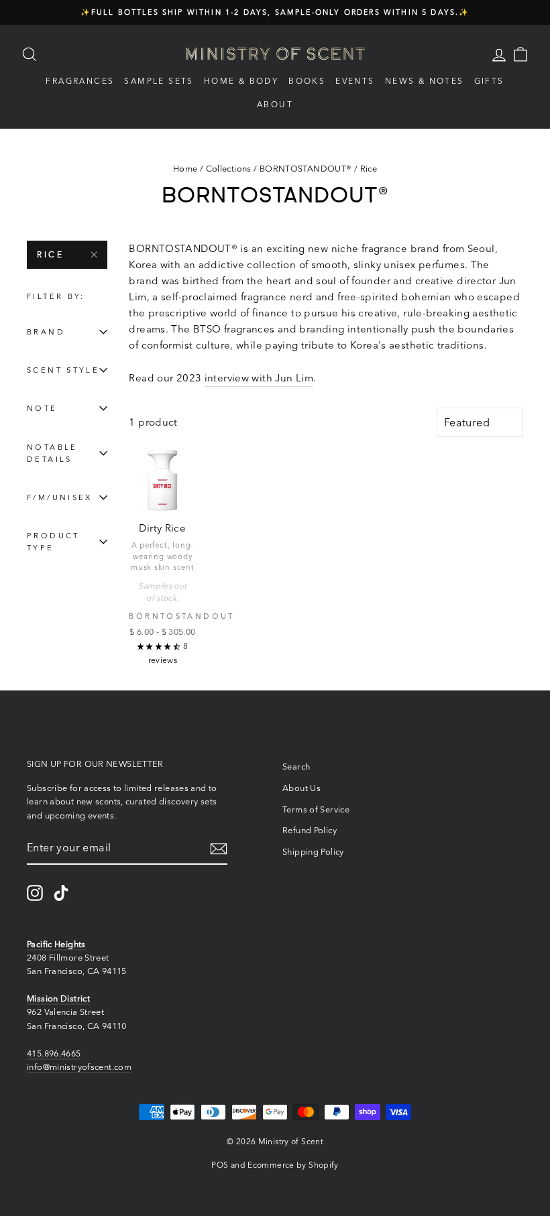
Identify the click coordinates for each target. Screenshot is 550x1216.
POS (219, 1165)
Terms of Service (315, 809)
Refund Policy (309, 830)
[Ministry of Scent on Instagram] (35, 893)
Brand (46, 332)
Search (296, 767)
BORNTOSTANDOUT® (306, 169)
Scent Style (63, 370)
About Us (301, 788)
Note (42, 408)
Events (354, 81)
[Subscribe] (218, 848)
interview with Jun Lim (259, 377)
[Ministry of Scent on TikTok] (61, 893)
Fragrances (80, 81)
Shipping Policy (313, 852)
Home (185, 169)
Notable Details (52, 453)
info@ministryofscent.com (79, 1067)
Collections (229, 169)
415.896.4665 (54, 1053)
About (275, 104)
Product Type (53, 541)
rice (50, 254)
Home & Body (241, 81)
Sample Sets (158, 81)
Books (306, 81)
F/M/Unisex (60, 497)
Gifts (489, 81)
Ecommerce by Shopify (293, 1165)
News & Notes (424, 81)
